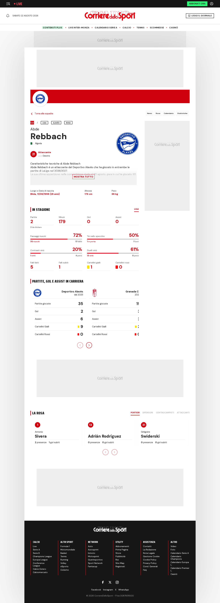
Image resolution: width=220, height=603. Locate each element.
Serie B (36, 553)
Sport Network (95, 563)
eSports (64, 566)
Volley (63, 563)
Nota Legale (149, 553)
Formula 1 (65, 546)
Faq (145, 570)
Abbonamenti (122, 546)
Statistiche (182, 113)
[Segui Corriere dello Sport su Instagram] (117, 582)
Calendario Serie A (106, 27)
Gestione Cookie (151, 556)
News (149, 113)
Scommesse (157, 27)
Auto (90, 546)
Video (173, 546)
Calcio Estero (39, 569)
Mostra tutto (83, 176)
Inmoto (91, 553)
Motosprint (93, 556)
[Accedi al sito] (212, 4)
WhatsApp (123, 589)
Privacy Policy (150, 563)
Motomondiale (67, 549)
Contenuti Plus (52, 27)
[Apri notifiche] (8, 16)
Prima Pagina (122, 549)
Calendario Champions (176, 557)
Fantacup (92, 566)
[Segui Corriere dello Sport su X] (110, 582)
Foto (173, 549)
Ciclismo (64, 570)
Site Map (120, 563)
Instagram (108, 589)
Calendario (169, 113)
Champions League (42, 556)
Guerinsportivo (95, 559)
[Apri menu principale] (8, 4)
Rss (117, 559)
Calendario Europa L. (180, 563)
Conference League (38, 564)
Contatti (147, 546)
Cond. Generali (150, 566)
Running (64, 559)
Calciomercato (40, 572)
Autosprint (93, 549)
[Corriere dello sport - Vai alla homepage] (110, 16)
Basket (63, 553)
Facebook (96, 589)
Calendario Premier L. (180, 569)
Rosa (158, 113)
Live (19, 4)
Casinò (173, 27)
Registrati (120, 566)
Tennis (140, 27)
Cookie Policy (149, 559)
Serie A (36, 549)
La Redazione (149, 549)
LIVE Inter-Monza (78, 27)
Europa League (40, 559)
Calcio (127, 27)
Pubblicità (120, 556)
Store (118, 553)
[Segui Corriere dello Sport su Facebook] (103, 582)
